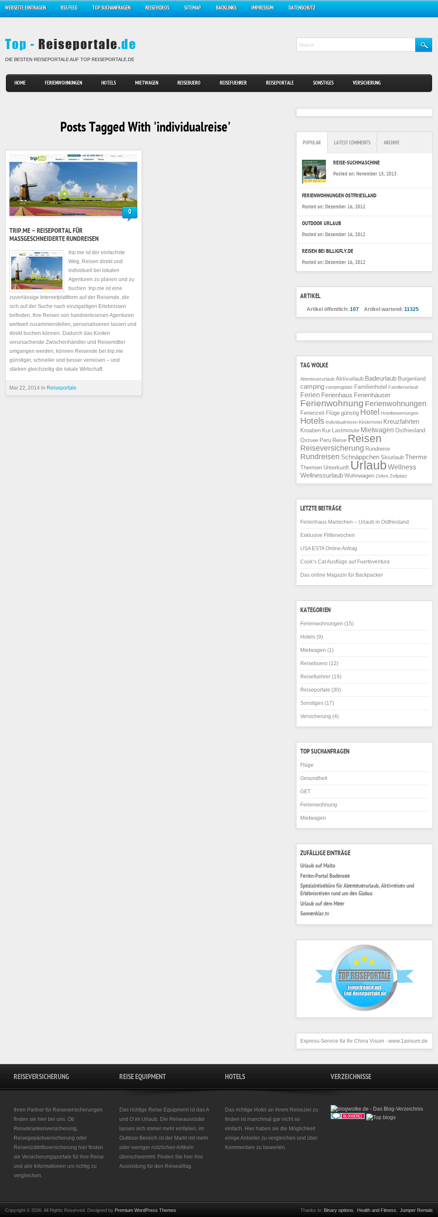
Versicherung (367, 83)
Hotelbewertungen (399, 413)
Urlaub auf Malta (317, 866)
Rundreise (377, 449)
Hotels (108, 83)
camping (312, 386)
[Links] (369, 1126)
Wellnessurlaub (321, 475)
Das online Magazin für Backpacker (341, 575)
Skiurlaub (392, 457)
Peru (325, 440)
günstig (350, 413)
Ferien (310, 395)
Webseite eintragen (25, 8)
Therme (416, 457)
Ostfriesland (410, 430)
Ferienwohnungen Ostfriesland (339, 196)
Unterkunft (336, 467)
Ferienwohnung (332, 403)
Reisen (365, 438)
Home (20, 83)
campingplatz (339, 387)
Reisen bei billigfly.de (327, 252)
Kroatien (310, 430)
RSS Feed (69, 8)
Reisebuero (189, 83)
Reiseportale (280, 83)
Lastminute (345, 430)
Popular (312, 143)
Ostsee (309, 440)
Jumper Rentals (416, 1210)
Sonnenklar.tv (314, 914)
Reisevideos (157, 8)
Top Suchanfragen (111, 8)
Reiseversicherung (332, 448)
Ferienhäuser (372, 395)
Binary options (338, 1210)
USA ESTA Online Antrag (328, 548)
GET (305, 792)
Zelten (382, 475)
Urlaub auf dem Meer (322, 904)
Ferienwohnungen (63, 83)
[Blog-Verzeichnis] (348, 1117)
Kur (326, 430)
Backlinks (226, 8)
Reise (339, 440)
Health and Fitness (376, 1210)
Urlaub (368, 465)
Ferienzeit (312, 413)
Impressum (263, 8)
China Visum (369, 1041)
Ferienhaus (336, 395)
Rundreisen (320, 456)
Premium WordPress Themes (145, 1210)
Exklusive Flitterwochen (327, 535)
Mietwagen (146, 83)
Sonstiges (323, 83)
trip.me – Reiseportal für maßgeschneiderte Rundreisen (54, 235)
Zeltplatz (398, 475)
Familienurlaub (403, 387)
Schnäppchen (360, 457)
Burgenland (412, 378)
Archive (392, 143)
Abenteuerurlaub (317, 378)
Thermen (311, 467)
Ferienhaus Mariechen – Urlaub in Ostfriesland (354, 522)
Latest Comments (352, 143)
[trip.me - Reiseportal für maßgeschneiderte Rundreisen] (73, 186)
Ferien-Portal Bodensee (325, 876)
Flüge (333, 413)
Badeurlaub (381, 378)
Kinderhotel (370, 422)
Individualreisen (342, 422)
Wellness (402, 467)
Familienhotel (370, 387)
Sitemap (192, 8)
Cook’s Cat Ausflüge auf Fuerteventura (345, 562)
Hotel (369, 412)
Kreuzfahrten (401, 421)
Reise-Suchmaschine (356, 163)
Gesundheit (313, 778)
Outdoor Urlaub (321, 224)
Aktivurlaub (350, 378)
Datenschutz (302, 8)
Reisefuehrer (233, 83)
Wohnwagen (359, 475)
